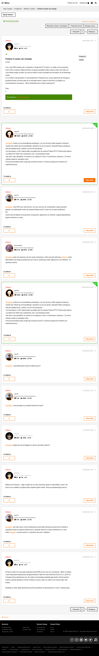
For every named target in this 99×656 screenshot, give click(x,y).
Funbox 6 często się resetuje (18, 59)
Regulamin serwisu (50, 649)
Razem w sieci (36, 647)
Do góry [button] (6, 617)
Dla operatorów (41, 627)
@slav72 (64, 257)
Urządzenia (17, 9)
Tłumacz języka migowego (83, 647)
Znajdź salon (26, 627)
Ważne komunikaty (37, 649)
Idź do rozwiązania (90, 21)
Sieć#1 (13, 647)
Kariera (52, 631)
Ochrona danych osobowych (9, 652)
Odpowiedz (90, 111)
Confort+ (4, 649)
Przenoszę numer (6, 627)
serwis (81, 60)
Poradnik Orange (13, 649)
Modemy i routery (29, 9)
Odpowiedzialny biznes (24, 647)
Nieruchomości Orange (26, 652)
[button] (95, 40)
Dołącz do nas (73, 3)
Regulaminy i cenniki (7, 631)
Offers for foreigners (40, 652)
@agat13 (12, 532)
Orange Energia (25, 649)
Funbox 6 (82, 56)
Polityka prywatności (75, 649)
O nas (51, 627)
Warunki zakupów (62, 649)
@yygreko (9, 143)
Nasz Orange (7, 9)
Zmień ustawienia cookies (50, 647)
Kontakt (52, 629)
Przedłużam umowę (7, 629)
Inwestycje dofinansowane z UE (56, 652)
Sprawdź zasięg (27, 629)
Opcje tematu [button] (8, 14)
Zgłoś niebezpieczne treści (67, 647)
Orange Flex (5, 647)
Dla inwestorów (41, 629)
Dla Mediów (40, 631)
